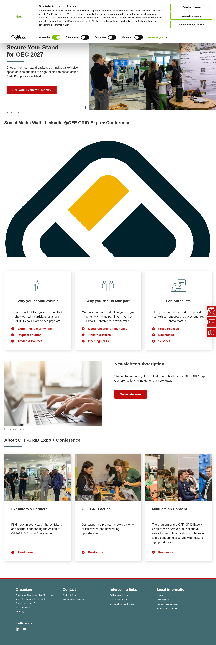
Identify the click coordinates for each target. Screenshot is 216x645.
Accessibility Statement (167, 608)
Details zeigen (155, 37)
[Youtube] (26, 629)
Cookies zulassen (191, 7)
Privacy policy (163, 599)
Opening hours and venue (122, 604)
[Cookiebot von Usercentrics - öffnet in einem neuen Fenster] (19, 37)
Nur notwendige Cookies (191, 24)
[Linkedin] (19, 629)
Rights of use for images (168, 604)
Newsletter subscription (73, 599)
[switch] (85, 37)
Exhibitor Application (119, 595)
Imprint (160, 595)
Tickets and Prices (118, 599)
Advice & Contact (71, 595)
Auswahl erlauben (191, 16)
